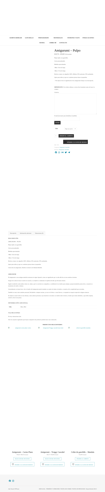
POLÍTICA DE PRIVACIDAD (78, 489)
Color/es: (56, 92)
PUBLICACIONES (88, 37)
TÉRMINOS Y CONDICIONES (53, 489)
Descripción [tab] (13, 233)
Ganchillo (67, 147)
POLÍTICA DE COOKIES (66, 489)
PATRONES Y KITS (74, 37)
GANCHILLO (29, 37)
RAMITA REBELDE (16, 37)
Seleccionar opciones (22, 458)
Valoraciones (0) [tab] (39, 233)
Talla (56, 128)
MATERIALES (58, 37)
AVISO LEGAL (42, 489)
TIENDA (42, 42)
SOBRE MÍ (52, 42)
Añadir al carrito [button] (83, 458)
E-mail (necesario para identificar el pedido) (65, 115)
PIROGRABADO (43, 37)
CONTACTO (63, 42)
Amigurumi (62, 147)
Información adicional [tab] (25, 233)
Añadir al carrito (66, 135)
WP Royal (17, 489)
